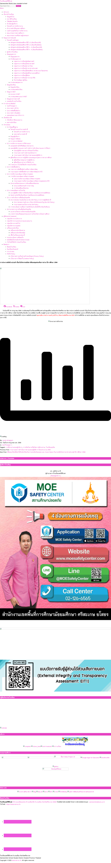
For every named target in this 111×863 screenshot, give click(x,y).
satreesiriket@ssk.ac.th (97, 802)
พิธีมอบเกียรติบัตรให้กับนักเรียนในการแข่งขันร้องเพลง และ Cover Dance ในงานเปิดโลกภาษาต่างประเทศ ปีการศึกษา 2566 (46, 452)
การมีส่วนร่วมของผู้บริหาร (13, 447)
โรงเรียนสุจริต (50, 447)
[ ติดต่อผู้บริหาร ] (55, 476)
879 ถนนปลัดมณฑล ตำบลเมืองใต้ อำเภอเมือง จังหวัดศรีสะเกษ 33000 (34, 802)
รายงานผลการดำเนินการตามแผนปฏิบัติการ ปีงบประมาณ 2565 (30, 450)
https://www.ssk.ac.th (13, 804)
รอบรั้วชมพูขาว (7, 445)
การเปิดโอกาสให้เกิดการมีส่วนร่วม (34, 447)
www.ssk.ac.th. (17, 860)
